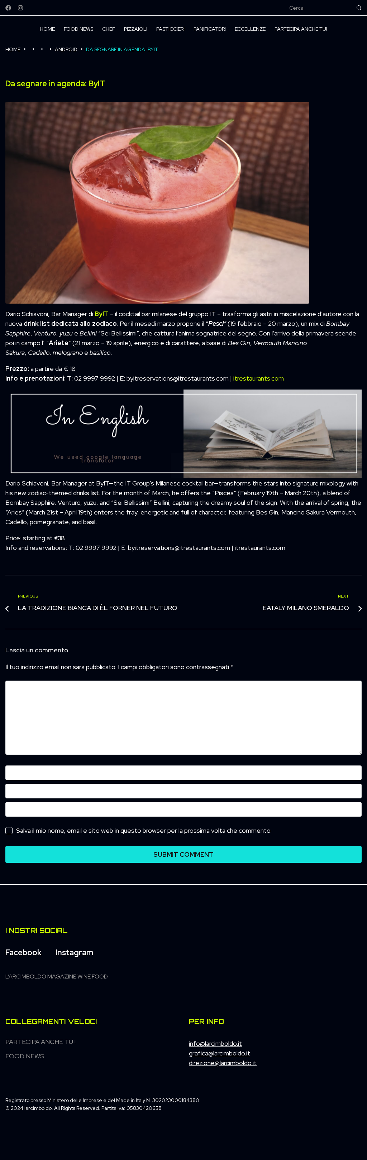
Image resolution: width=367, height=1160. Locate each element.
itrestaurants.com (258, 378)
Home (12, 49)
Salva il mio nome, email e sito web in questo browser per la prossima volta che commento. (144, 830)
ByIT (102, 314)
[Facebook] (8, 8)
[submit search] (359, 7)
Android (66, 49)
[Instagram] (20, 8)
